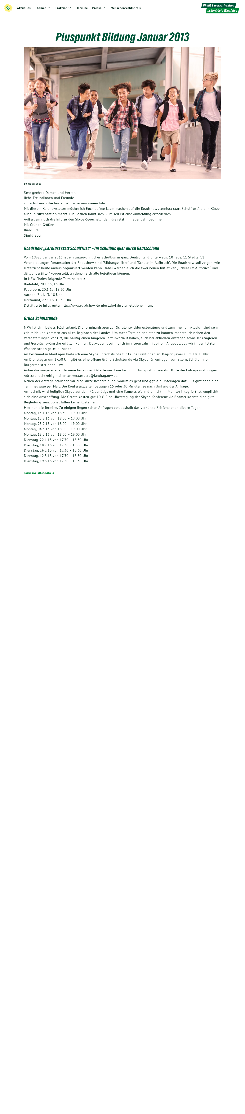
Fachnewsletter (34, 473)
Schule (49, 473)
